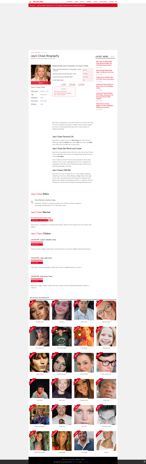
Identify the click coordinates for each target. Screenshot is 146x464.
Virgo (41, 104)
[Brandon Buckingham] (39, 424)
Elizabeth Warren (78, 5)
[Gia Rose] (62, 320)
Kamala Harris (67, 5)
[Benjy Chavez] (84, 320)
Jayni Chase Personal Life (60, 91)
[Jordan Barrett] (39, 372)
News (76, 1)
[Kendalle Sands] (39, 320)
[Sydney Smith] (62, 450)
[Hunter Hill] (62, 424)
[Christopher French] (106, 424)
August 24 (43, 91)
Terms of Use (85, 462)
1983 (40, 244)
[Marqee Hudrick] (106, 320)
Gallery (111, 1)
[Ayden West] (106, 398)
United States (43, 101)
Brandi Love (51, 5)
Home (32, 52)
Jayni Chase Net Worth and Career (62, 93)
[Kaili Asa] (106, 450)
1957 (47, 91)
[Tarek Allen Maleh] (62, 346)
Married (89, 1)
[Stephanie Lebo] (84, 398)
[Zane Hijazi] (84, 450)
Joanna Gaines (41, 5)
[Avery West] (39, 398)
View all (112, 56)
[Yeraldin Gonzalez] (62, 372)
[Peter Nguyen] (84, 346)
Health (95, 1)
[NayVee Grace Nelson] (39, 450)
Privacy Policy (75, 462)
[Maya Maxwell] (106, 346)
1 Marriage (72, 84)
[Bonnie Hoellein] (84, 372)
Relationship (103, 1)
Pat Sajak (59, 5)
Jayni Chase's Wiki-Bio (59, 94)
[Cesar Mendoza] (39, 346)
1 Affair (64, 84)
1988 (40, 281)
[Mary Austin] (62, 398)
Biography (70, 1)
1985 (40, 262)
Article (82, 1)
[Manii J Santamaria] (106, 372)
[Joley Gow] (84, 424)
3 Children (81, 84)
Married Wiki (38, 2)
